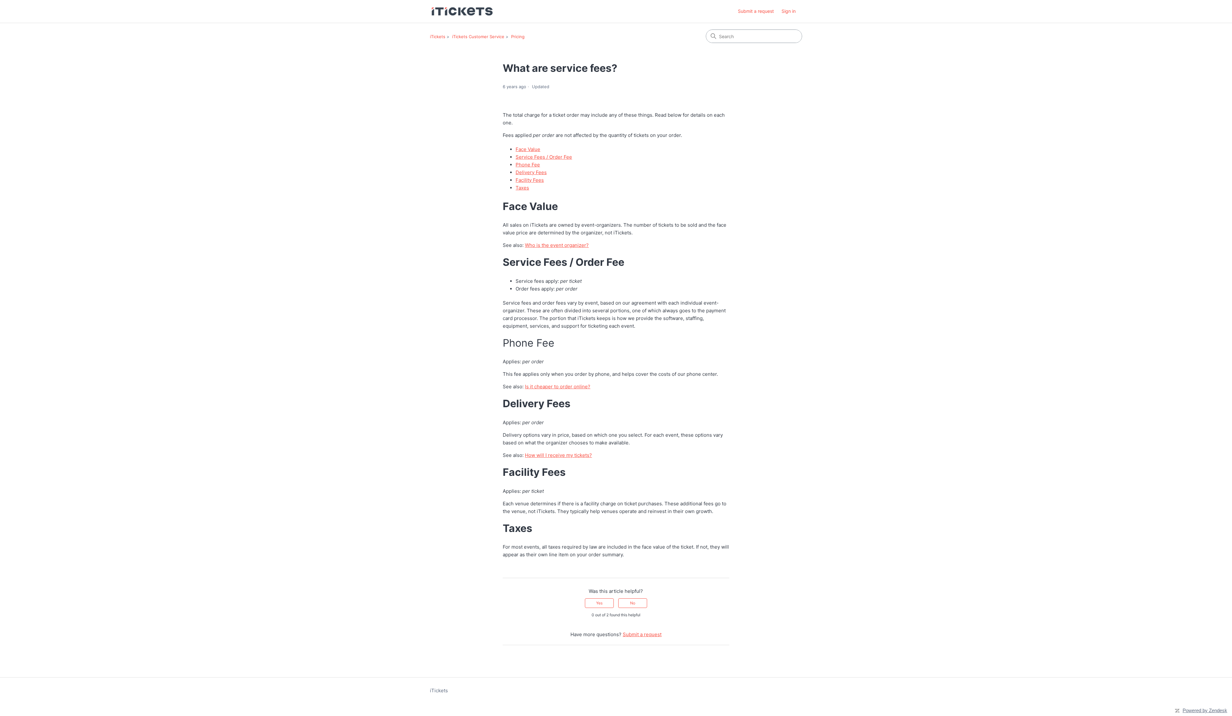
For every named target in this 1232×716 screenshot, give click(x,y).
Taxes (522, 188)
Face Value (528, 149)
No (632, 603)
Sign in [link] (789, 11)
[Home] (462, 11)
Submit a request (756, 11)
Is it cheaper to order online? (557, 386)
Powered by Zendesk (1205, 710)
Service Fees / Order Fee (544, 157)
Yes (599, 603)
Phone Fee (528, 165)
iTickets (437, 36)
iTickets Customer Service (478, 36)
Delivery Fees (531, 172)
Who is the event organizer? (557, 245)
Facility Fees (530, 180)
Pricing (518, 36)
